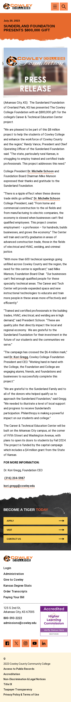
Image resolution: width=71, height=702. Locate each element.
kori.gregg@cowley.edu (19, 486)
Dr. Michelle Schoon (40, 171)
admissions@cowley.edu (19, 623)
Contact (14, 539)
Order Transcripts (15, 591)
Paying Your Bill (13, 597)
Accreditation (11, 674)
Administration (13, 574)
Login (7, 568)
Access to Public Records (18, 668)
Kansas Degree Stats (17, 585)
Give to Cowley (13, 579)
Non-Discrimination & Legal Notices (24, 679)
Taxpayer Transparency (17, 689)
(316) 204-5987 (14, 478)
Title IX (7, 684)
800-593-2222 (12, 618)
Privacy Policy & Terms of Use (21, 694)
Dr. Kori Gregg (18, 357)
